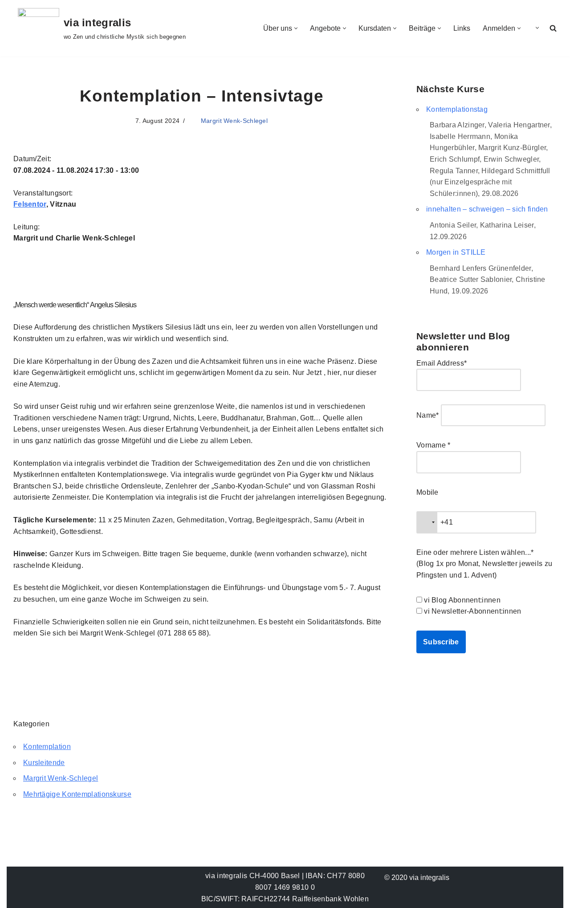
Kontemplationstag (457, 109)
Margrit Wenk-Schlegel (234, 120)
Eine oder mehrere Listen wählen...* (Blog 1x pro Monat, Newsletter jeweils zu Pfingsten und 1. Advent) (484, 564)
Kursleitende (44, 762)
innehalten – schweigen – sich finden (487, 209)
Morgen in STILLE (456, 252)
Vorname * (433, 445)
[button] (295, 28)
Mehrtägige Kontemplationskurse (77, 794)
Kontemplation (47, 746)
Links (461, 28)
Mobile (427, 492)
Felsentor (29, 204)
